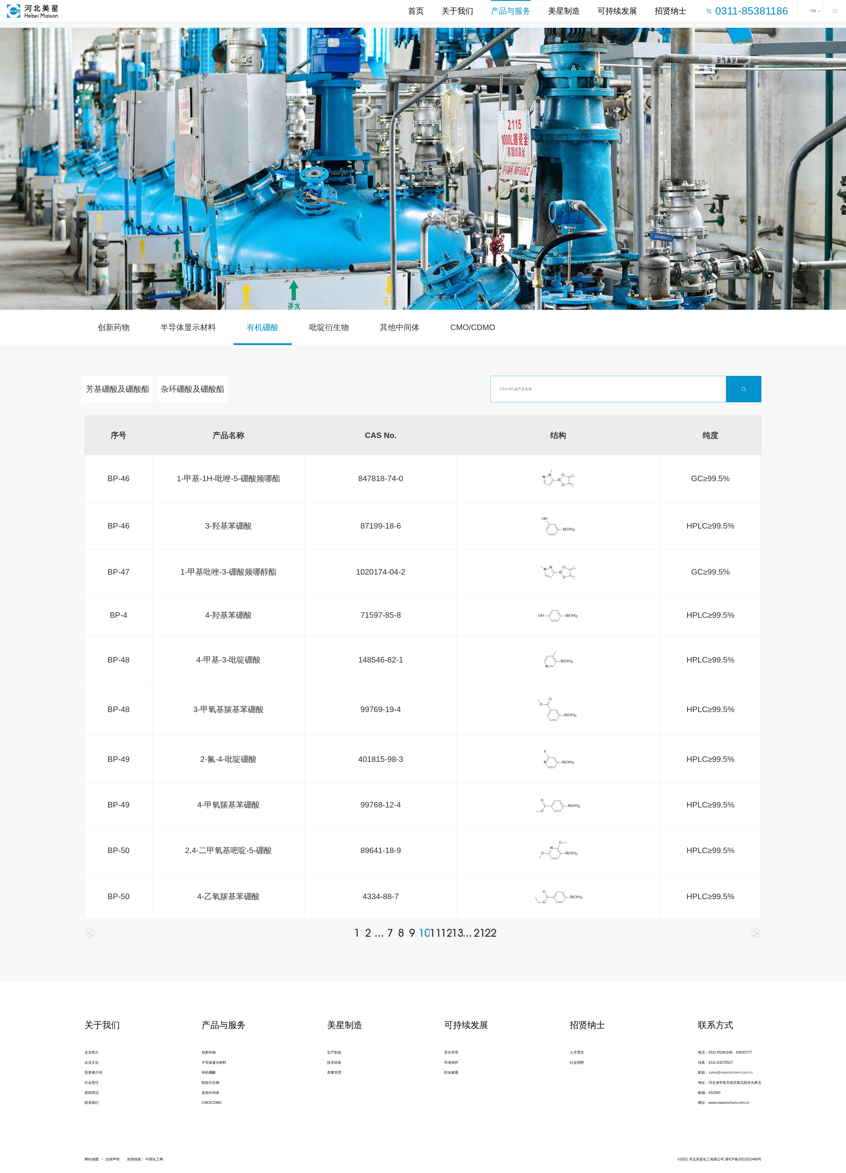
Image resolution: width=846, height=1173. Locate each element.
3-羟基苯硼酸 (228, 525)
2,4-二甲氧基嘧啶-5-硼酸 (228, 850)
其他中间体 (399, 327)
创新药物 (114, 327)
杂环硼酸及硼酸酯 (192, 388)
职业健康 (451, 1072)
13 (456, 933)
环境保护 (451, 1062)
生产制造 (334, 1052)
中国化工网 (154, 1159)
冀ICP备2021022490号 (743, 1159)
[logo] (32, 11)
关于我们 (457, 10)
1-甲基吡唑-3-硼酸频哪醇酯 (228, 571)
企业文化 (92, 1062)
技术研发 (334, 1062)
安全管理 (451, 1052)
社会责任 (92, 1082)
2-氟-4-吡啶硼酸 (228, 759)
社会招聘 (577, 1062)
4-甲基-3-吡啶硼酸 (228, 659)
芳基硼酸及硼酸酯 (117, 388)
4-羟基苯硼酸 (228, 615)
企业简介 (92, 1052)
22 (489, 933)
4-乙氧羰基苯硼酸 (228, 896)
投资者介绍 (93, 1072)
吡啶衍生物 (329, 327)
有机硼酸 (262, 327)
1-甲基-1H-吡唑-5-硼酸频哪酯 (228, 478)
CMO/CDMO (472, 327)
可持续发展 (617, 10)
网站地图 (92, 1159)
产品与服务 (511, 10)
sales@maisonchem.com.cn (731, 1072)
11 (434, 933)
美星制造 (564, 10)
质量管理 (334, 1072)
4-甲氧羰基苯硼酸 (228, 804)
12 (445, 933)
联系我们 (92, 1102)
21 (478, 933)
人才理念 (577, 1052)
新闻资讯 (92, 1093)
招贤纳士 (670, 10)
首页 (416, 10)
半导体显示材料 (188, 327)
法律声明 (112, 1159)
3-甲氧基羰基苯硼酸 (228, 709)
